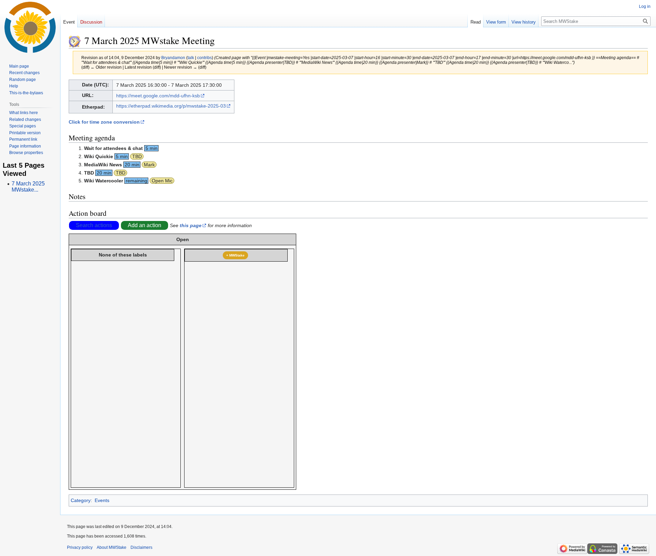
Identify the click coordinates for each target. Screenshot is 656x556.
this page (191, 225)
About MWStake (111, 547)
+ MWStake (235, 255)
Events (102, 500)
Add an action (144, 225)
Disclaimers (141, 547)
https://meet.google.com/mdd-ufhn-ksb (158, 95)
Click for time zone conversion (104, 122)
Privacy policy (80, 547)
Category (81, 500)
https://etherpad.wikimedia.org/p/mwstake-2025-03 (171, 106)
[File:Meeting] (75, 40)
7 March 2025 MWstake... (28, 187)
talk (191, 57)
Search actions (94, 225)
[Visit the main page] (30, 27)
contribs (204, 57)
